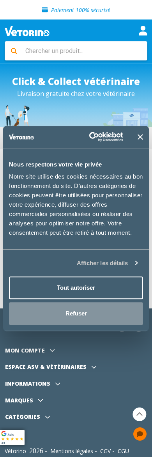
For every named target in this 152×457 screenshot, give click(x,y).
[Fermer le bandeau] (140, 137)
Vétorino (15, 451)
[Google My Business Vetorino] (12, 436)
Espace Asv (46, 366)
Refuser (76, 313)
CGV (105, 451)
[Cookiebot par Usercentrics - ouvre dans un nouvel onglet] (92, 137)
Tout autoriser (76, 287)
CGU (123, 451)
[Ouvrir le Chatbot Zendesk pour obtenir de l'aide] (140, 434)
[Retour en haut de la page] (139, 414)
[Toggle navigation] (143, 30)
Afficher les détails (102, 263)
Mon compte (25, 350)
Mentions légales (71, 451)
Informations (28, 383)
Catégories (23, 416)
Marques (20, 400)
